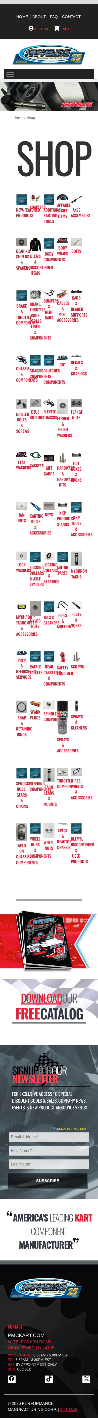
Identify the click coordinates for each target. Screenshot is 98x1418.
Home (22, 17)
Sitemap (69, 1409)
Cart (64, 29)
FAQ (54, 17)
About (39, 17)
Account (41, 29)
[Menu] (10, 74)
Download (41, 998)
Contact (71, 17)
